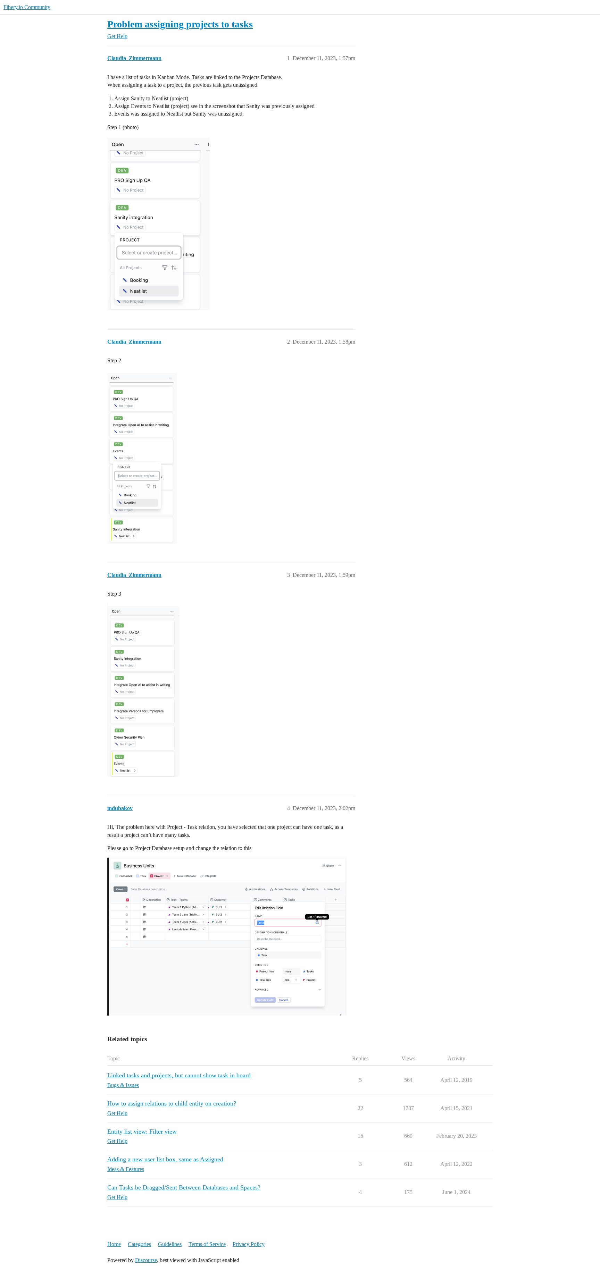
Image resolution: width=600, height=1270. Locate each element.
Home (114, 1244)
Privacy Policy (249, 1244)
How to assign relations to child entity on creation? (171, 1103)
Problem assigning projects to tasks (180, 24)
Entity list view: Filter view (142, 1131)
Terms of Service (207, 1244)
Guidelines (170, 1244)
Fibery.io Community (26, 7)
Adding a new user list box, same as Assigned (165, 1159)
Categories (139, 1244)
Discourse (146, 1260)
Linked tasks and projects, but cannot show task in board (179, 1075)
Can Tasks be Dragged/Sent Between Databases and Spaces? (183, 1187)
